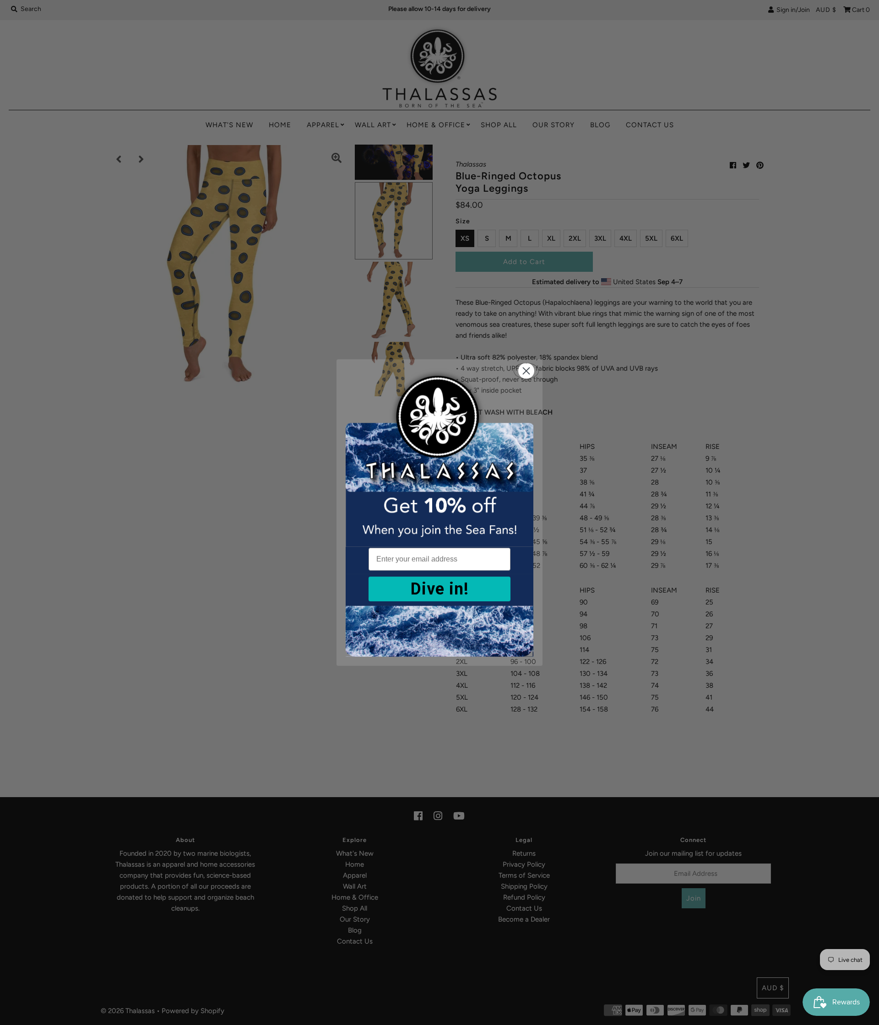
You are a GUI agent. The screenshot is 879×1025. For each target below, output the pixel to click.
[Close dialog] (526, 371)
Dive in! (440, 589)
